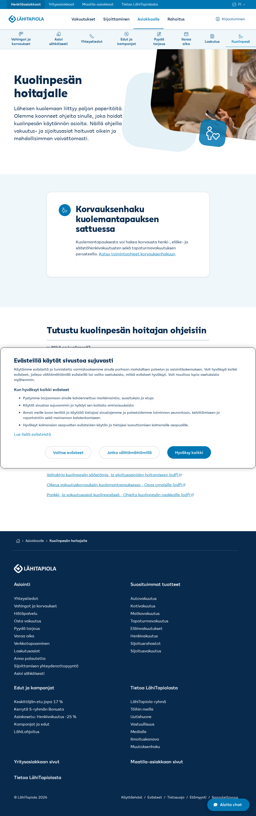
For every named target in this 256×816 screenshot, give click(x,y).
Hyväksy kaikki (189, 452)
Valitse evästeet (68, 452)
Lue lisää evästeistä (32, 434)
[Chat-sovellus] (228, 805)
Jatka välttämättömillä (129, 452)
